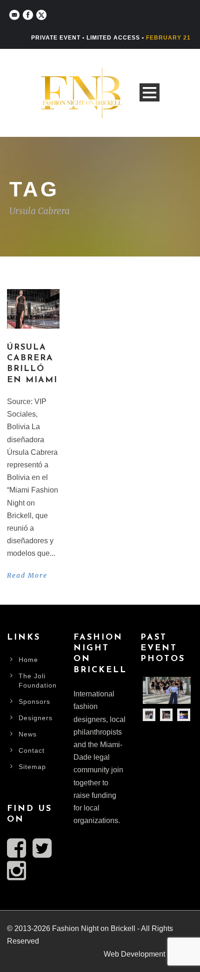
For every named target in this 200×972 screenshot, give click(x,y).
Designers (36, 718)
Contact (32, 750)
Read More (27, 575)
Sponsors (34, 701)
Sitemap (32, 766)
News (28, 734)
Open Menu (150, 92)
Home (28, 659)
